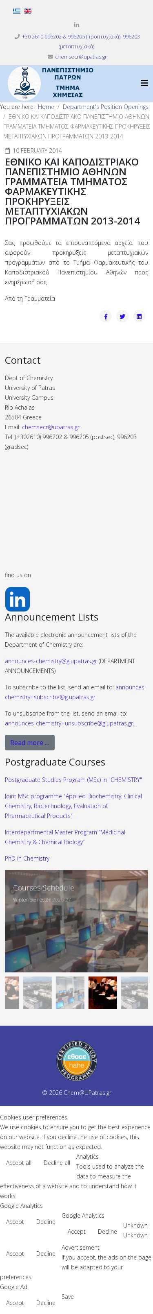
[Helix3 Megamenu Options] (144, 83)
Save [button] (68, 1296)
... (71, 723)
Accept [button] (15, 1222)
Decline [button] (45, 1222)
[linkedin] (76, 25)
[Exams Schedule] (76, 921)
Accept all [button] (18, 1163)
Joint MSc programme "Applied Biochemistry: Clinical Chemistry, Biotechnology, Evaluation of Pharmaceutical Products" (73, 806)
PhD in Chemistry (27, 858)
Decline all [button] (57, 1163)
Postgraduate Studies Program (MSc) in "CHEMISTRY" (73, 780)
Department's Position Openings (106, 107)
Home (46, 107)
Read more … (29, 742)
